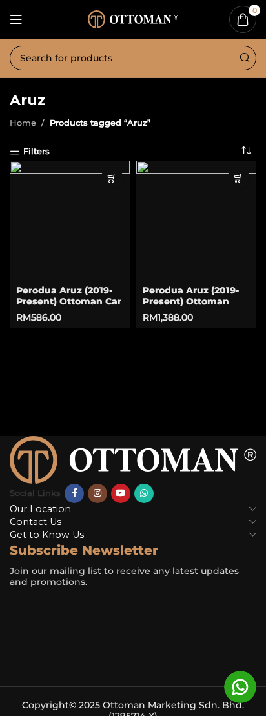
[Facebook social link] (74, 493)
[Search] (244, 58)
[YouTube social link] (120, 493)
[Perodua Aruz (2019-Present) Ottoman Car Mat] (70, 221)
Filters (36, 151)
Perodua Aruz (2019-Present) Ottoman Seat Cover (191, 301)
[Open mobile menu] (16, 19)
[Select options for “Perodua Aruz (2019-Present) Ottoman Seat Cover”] (238, 178)
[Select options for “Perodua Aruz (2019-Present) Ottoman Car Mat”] (112, 178)
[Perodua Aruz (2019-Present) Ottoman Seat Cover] (196, 221)
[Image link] (133, 458)
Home (23, 122)
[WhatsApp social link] (144, 493)
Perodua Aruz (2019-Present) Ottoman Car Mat (68, 301)
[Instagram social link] (97, 493)
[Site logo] (133, 18)
